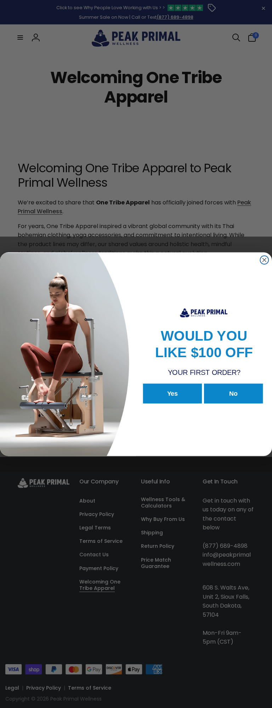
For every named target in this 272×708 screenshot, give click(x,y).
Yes (172, 393)
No (233, 393)
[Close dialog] (264, 260)
